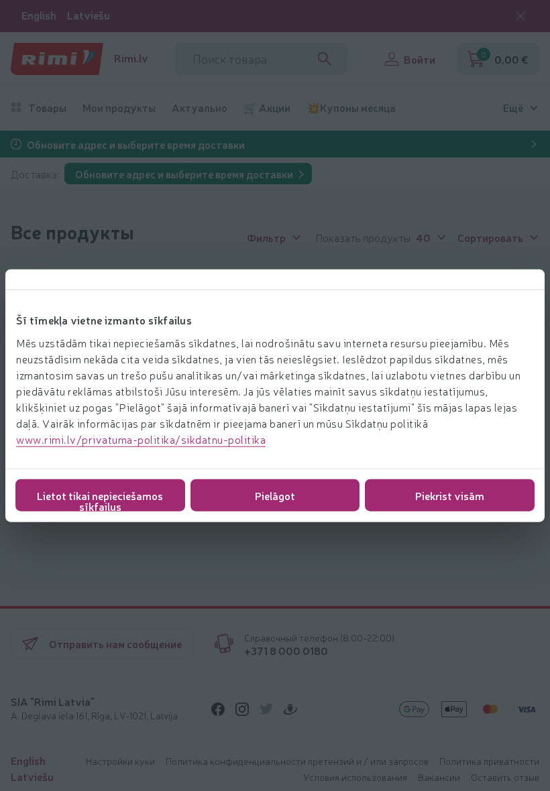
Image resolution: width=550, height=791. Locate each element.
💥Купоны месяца (351, 108)
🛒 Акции (266, 108)
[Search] (325, 59)
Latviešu (88, 15)
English (38, 15)
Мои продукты (119, 108)
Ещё (513, 108)
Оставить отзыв (505, 777)
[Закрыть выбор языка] (520, 16)
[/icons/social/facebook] (218, 709)
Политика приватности (489, 761)
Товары (47, 108)
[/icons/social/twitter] (266, 709)
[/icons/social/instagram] (242, 709)
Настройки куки (120, 761)
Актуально (199, 108)
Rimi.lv (131, 58)
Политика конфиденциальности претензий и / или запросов (297, 761)
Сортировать (490, 237)
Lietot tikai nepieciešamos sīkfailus (100, 499)
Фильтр (266, 237)
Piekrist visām (449, 494)
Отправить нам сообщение (115, 643)
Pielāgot (275, 494)
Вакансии (439, 777)
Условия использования (355, 777)
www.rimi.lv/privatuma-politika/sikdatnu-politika (141, 438)
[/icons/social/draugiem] (290, 709)
